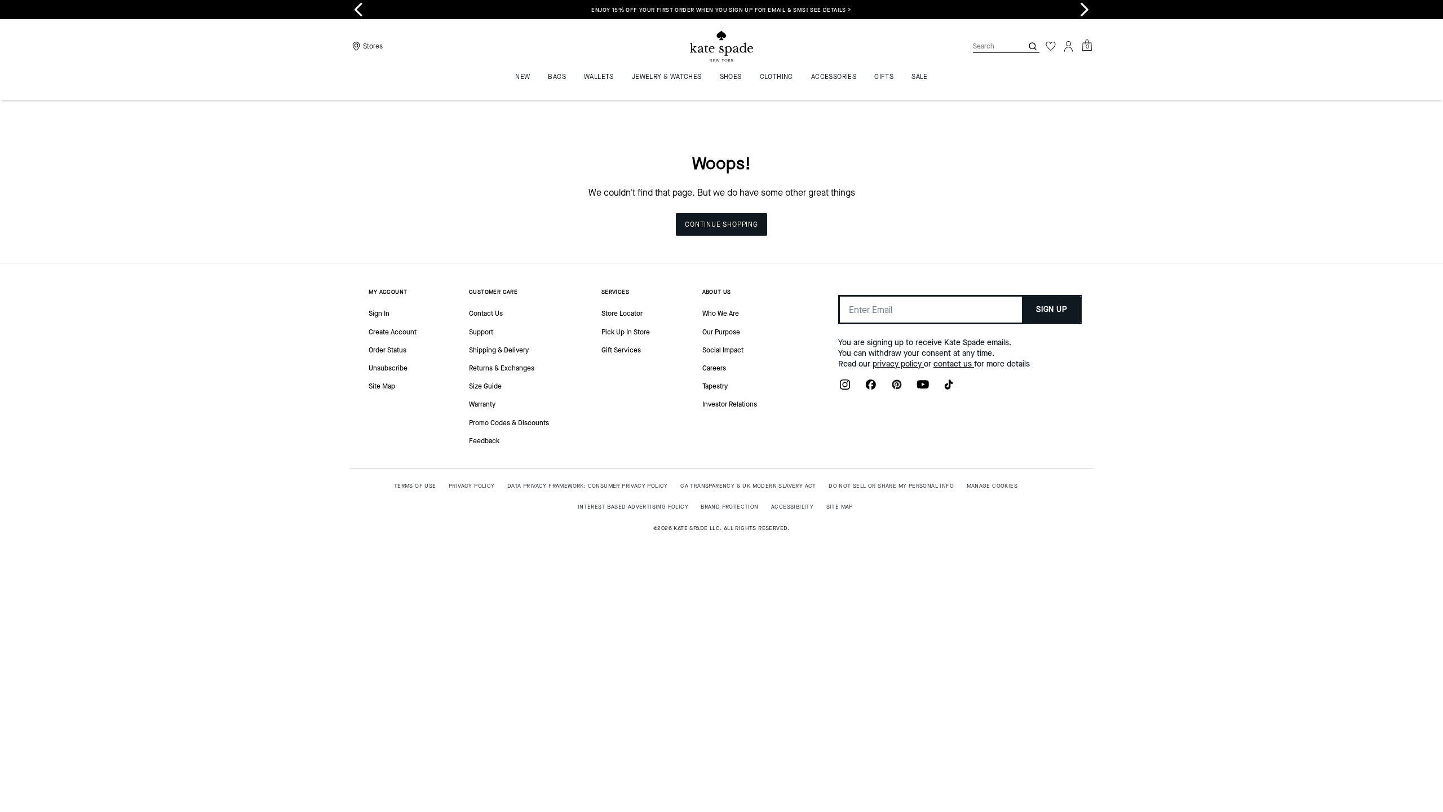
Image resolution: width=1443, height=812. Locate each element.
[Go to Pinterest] (897, 388)
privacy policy (898, 364)
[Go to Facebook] (871, 388)
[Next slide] (1084, 10)
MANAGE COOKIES (992, 485)
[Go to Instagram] (845, 388)
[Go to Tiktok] (948, 388)
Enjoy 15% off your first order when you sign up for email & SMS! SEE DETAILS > (721, 10)
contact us (953, 364)
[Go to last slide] (358, 10)
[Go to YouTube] (922, 388)
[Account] (1068, 46)
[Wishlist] (1050, 46)
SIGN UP (1051, 309)
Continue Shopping (721, 224)
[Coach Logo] (721, 46)
